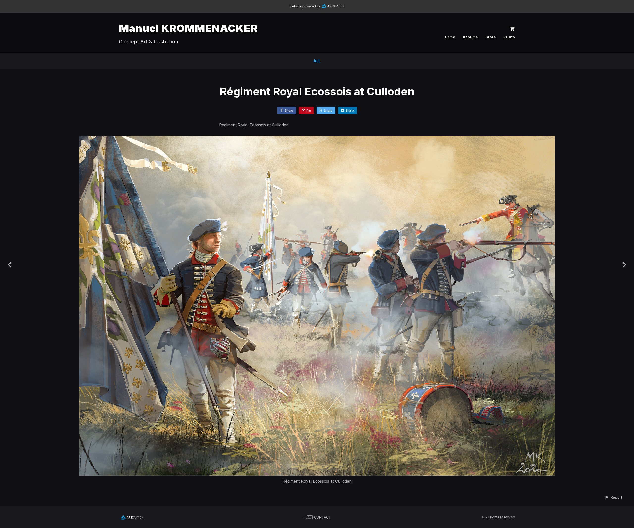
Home (450, 37)
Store (491, 37)
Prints (509, 37)
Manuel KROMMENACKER (188, 28)
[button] (613, 497)
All (317, 61)
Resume (470, 37)
